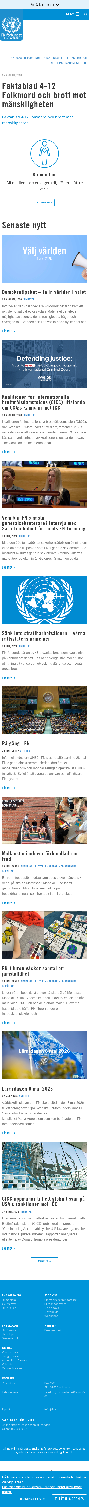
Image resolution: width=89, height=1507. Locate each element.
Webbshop (51, 1316)
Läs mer (7, 331)
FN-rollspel (8, 1334)
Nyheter (50, 1326)
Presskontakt (52, 1330)
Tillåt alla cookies (69, 1498)
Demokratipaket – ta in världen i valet (44, 292)
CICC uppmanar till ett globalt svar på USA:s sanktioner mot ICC (43, 1201)
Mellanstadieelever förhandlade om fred (41, 856)
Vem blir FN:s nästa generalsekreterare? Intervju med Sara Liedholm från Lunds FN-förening (44, 523)
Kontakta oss (10, 1352)
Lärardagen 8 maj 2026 (27, 1088)
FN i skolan (10, 1326)
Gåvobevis (51, 1312)
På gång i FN (16, 743)
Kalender (8, 1364)
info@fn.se (51, 1409)
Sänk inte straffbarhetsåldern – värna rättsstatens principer (43, 636)
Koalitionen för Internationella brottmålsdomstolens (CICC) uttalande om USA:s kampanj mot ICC (43, 402)
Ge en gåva (9, 1304)
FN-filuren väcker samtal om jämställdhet (33, 971)
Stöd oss (50, 1295)
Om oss (7, 1348)
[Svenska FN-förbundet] (11, 24)
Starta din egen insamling (60, 1300)
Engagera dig (11, 1295)
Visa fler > (44, 1261)
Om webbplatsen (13, 1368)
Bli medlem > (44, 202)
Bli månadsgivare (55, 1304)
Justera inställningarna (33, 1499)
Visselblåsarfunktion (15, 1360)
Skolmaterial (10, 1338)
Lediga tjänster (11, 1356)
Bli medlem (9, 1300)
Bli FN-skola (9, 1308)
